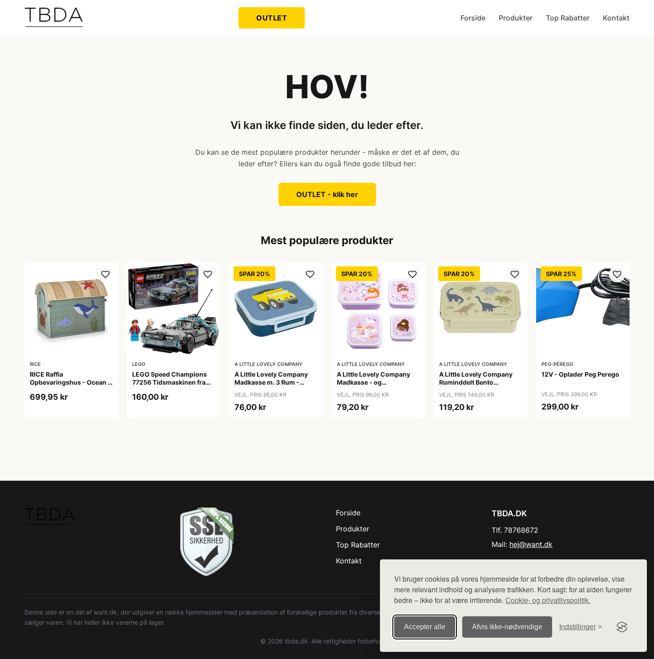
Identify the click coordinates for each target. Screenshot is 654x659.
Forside (472, 17)
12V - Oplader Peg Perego (580, 374)
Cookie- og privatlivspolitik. (547, 600)
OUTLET (271, 17)
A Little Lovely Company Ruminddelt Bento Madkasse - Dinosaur (476, 382)
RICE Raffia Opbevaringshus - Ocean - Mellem (70, 382)
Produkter (516, 17)
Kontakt (616, 17)
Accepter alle (424, 627)
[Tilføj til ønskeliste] (105, 274)
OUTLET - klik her (327, 194)
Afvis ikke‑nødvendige (507, 627)
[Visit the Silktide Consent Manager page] (622, 627)
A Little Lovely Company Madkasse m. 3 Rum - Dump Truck (271, 382)
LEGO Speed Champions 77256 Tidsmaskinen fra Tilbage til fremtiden (169, 382)
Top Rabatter (567, 17)
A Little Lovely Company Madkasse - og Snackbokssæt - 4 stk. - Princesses (373, 386)
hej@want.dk (531, 544)
